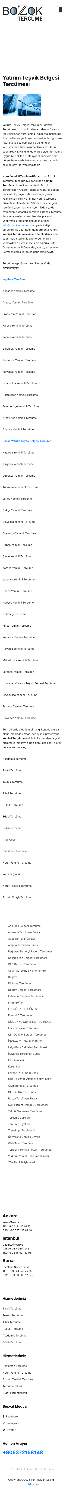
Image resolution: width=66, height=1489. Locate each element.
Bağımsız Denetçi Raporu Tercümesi (30, 951)
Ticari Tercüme (12, 1308)
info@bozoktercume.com (18, 225)
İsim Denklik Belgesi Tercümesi (27, 1034)
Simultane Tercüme (15, 1366)
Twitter (11, 1430)
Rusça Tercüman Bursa (22, 1098)
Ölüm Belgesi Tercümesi (23, 1085)
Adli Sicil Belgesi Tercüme (24, 926)
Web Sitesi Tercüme (20, 1143)
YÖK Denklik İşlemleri (21, 1162)
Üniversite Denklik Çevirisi (24, 1137)
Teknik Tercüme (13, 1315)
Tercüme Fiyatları (19, 1124)
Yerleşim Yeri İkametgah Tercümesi (30, 1149)
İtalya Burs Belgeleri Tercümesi (27, 1047)
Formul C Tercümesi (20, 1015)
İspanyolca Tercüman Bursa (25, 1041)
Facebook (11, 1416)
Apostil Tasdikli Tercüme (18, 1379)
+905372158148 (23, 1452)
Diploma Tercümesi (20, 983)
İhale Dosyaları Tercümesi (24, 1028)
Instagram (12, 1423)
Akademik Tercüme (15, 1335)
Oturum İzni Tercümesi (22, 1092)
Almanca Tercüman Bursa (24, 932)
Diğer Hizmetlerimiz (15, 1393)
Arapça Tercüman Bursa (23, 945)
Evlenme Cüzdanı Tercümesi (26, 996)
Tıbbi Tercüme (12, 1322)
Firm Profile (15, 1002)
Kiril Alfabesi (16, 1060)
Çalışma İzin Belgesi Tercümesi (27, 958)
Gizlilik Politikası (22, 1469)
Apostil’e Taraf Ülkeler (21, 938)
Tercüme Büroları (19, 1117)
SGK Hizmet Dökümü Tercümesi (28, 1105)
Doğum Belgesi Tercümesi (24, 989)
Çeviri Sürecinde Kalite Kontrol (27, 970)
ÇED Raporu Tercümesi (22, 964)
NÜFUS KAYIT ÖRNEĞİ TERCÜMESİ (30, 1079)
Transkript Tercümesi (21, 1130)
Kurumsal (14, 1066)
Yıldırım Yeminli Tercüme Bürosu (28, 1156)
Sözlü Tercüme (12, 1342)
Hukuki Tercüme (13, 1328)
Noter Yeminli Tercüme (17, 1372)
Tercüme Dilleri (12, 1386)
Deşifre (12, 977)
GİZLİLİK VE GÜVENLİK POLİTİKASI (29, 1021)
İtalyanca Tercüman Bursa (24, 1053)
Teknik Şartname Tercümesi (25, 1111)
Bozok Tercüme (45, 1469)
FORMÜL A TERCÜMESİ (22, 1009)
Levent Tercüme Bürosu (23, 1073)
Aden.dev (33, 1484)
